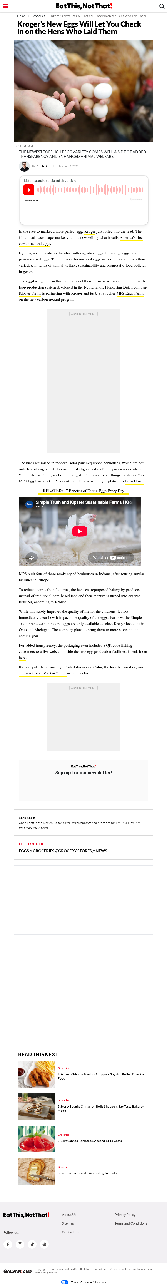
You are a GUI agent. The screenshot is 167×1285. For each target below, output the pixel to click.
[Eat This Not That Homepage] (84, 6)
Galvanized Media (66, 1269)
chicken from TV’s (43, 673)
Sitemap (68, 1223)
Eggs (24, 850)
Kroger (89, 231)
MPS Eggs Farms (130, 293)
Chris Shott (45, 166)
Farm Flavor (134, 481)
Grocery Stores (75, 850)
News (101, 850)
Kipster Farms (30, 293)
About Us (69, 1214)
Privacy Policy (125, 1214)
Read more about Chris (33, 827)
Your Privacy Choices (88, 1282)
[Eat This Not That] (83, 766)
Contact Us (70, 1232)
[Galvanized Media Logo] (17, 1271)
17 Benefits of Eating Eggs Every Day (94, 490)
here (22, 657)
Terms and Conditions (131, 1223)
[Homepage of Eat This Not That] (26, 1215)
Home (21, 16)
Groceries (38, 16)
